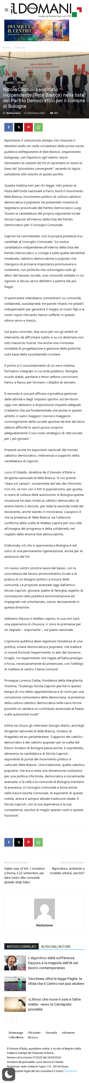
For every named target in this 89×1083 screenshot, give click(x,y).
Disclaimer (70, 1071)
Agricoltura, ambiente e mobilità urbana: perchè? (67, 871)
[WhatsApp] (38, 127)
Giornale (19, 47)
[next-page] (14, 1020)
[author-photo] (44, 919)
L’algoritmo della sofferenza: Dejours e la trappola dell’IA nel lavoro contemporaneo (53, 963)
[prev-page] (7, 1020)
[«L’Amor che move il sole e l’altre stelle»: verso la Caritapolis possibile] (15, 1004)
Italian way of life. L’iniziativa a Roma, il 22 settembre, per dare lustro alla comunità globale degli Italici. (24, 875)
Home (6, 47)
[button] (8, 1074)
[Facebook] (8, 127)
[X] (18, 127)
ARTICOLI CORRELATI (21, 946)
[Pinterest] (28, 127)
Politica (20, 82)
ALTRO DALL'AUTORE (56, 946)
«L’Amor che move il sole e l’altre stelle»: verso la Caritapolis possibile (54, 1004)
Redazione (13, 113)
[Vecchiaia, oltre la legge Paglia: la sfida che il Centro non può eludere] (15, 983)
